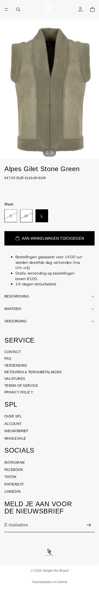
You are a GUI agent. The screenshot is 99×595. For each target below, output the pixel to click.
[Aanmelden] (89, 525)
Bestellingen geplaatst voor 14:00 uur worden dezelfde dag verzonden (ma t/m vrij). (48, 262)
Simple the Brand (55, 571)
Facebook (13, 470)
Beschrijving (16, 296)
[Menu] (6, 9)
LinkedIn (12, 492)
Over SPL (13, 416)
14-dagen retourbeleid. (35, 283)
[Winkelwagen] (92, 9)
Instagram (14, 462)
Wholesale (15, 438)
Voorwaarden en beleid (49, 582)
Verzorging (15, 321)
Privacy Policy (18, 392)
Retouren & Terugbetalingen (33, 372)
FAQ (7, 359)
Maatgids (12, 309)
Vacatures (14, 379)
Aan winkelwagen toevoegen (53, 238)
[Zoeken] (18, 9)
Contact (12, 352)
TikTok (10, 477)
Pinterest (14, 484)
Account (13, 424)
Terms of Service (21, 386)
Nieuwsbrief (16, 431)
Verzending (15, 365)
